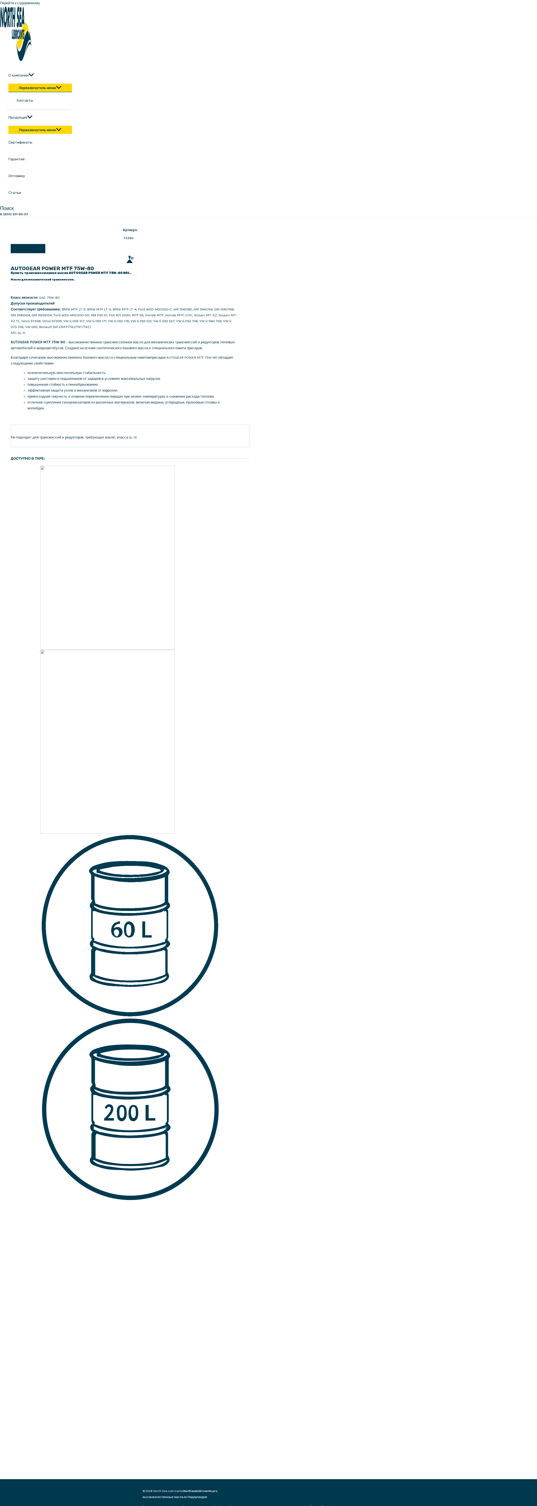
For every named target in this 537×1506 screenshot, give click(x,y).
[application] (31, 75)
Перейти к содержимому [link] (20, 3)
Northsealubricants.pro (200, 1491)
